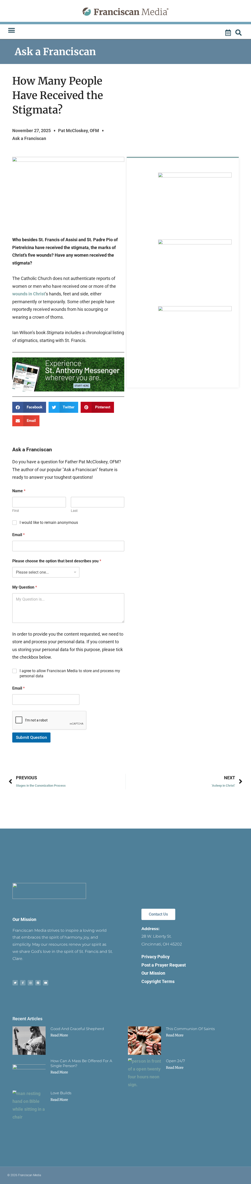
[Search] (239, 33)
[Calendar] (228, 33)
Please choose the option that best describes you (56, 561)
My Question (24, 587)
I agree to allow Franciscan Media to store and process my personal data (70, 673)
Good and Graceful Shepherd (77, 1028)
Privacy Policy (155, 956)
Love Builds (60, 1093)
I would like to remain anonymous (49, 522)
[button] (11, 30)
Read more (59, 1035)
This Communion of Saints (190, 1028)
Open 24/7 (175, 1060)
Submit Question (31, 737)
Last (74, 511)
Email (18, 534)
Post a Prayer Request (163, 965)
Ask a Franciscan (55, 52)
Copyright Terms (158, 981)
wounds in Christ (28, 293)
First (15, 511)
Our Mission (24, 919)
